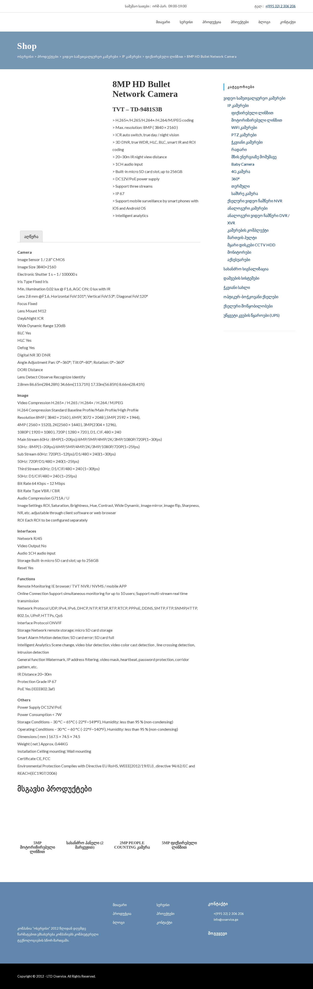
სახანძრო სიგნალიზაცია (246, 268)
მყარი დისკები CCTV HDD (251, 244)
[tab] (31, 236)
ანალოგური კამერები (247, 208)
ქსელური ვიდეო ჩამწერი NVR (254, 200)
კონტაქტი (288, 22)
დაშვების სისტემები (241, 278)
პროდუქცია (211, 22)
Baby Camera (242, 164)
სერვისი (186, 22)
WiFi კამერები (244, 127)
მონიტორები (239, 252)
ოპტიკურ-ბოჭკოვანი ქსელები (251, 296)
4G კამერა (240, 171)
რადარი (239, 149)
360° (235, 178)
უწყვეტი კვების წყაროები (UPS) (251, 315)
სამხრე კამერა (244, 193)
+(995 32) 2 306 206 (281, 6)
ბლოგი (264, 22)
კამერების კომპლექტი (247, 230)
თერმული (240, 186)
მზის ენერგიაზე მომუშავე (254, 156)
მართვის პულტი (242, 237)
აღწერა (31, 236)
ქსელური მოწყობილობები (248, 306)
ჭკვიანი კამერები (247, 142)
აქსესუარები (238, 259)
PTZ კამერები (244, 134)
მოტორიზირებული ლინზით (256, 120)
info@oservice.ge (226, 919)
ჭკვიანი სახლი (237, 287)
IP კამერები (238, 105)
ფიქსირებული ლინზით (252, 112)
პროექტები (240, 22)
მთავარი (163, 22)
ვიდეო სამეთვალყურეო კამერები (254, 98)
